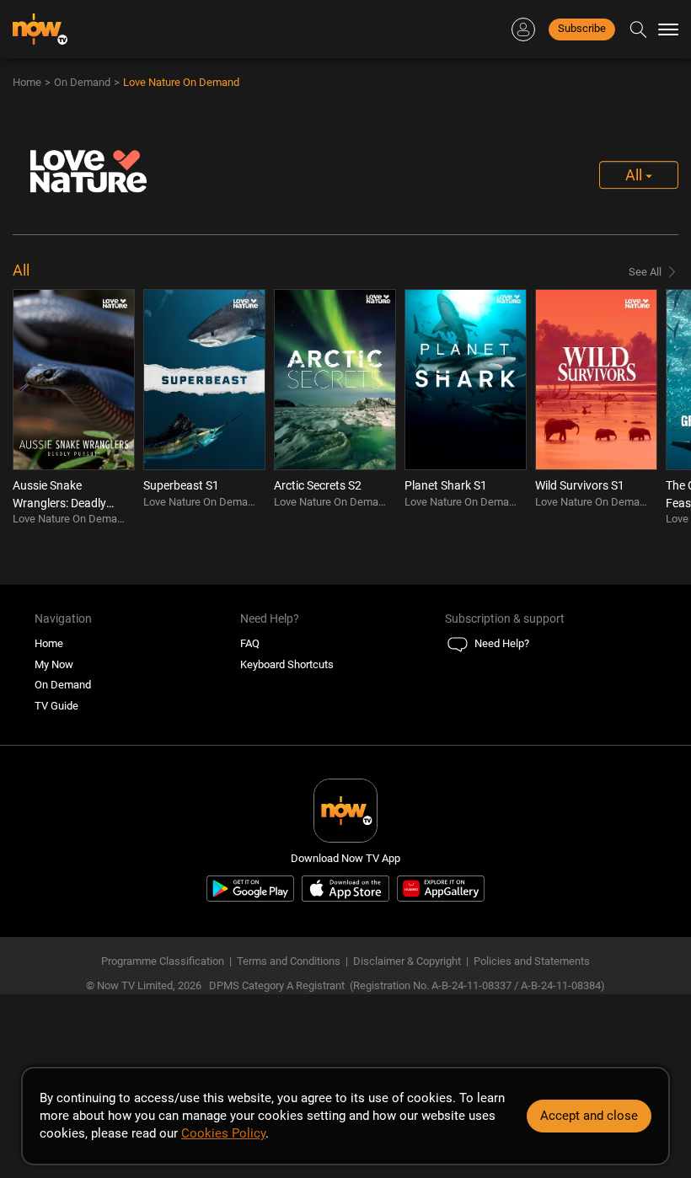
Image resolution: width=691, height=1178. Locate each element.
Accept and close (589, 1115)
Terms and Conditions (288, 961)
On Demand (82, 82)
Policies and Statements (532, 961)
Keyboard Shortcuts (287, 664)
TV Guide (56, 705)
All (635, 175)
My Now (54, 664)
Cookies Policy (223, 1133)
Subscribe (582, 28)
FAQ (250, 643)
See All (645, 271)
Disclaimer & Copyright (407, 961)
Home (27, 82)
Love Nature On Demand (181, 82)
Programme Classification (162, 961)
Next (663, 411)
